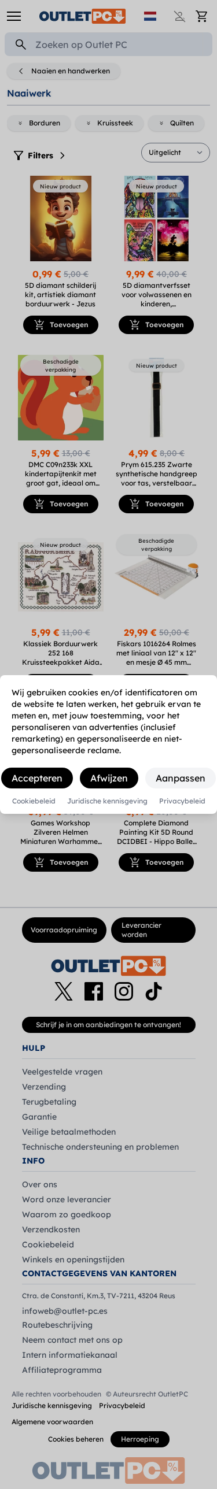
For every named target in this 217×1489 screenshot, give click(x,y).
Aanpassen (180, 778)
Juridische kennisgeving (107, 801)
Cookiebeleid (34, 801)
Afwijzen (109, 778)
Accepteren (37, 778)
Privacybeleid (182, 801)
